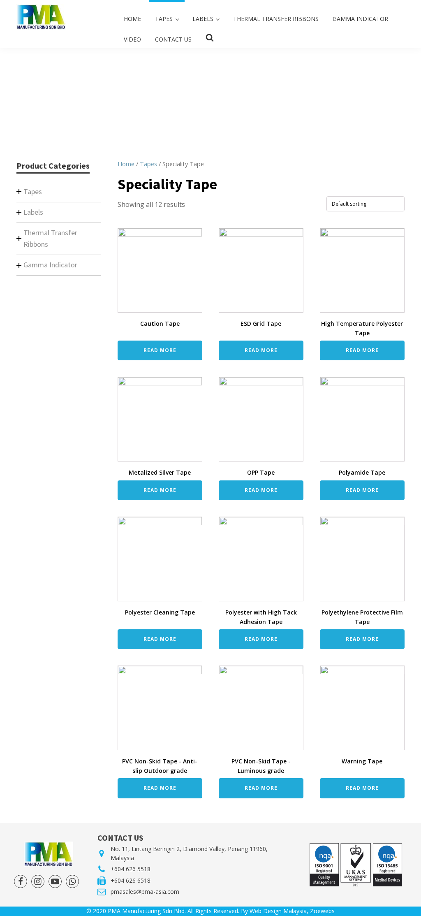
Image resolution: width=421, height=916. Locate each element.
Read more (159, 350)
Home (126, 164)
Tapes (148, 164)
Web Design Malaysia (278, 911)
